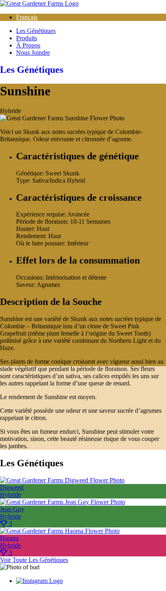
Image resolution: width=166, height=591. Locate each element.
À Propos (28, 45)
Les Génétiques (36, 30)
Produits (26, 38)
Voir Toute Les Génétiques (34, 559)
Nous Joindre (33, 52)
